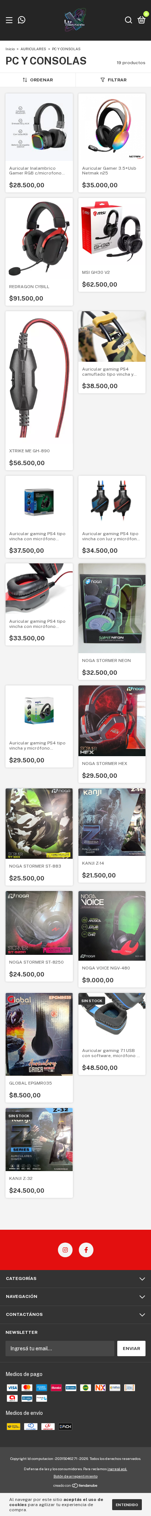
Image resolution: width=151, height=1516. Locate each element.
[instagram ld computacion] (65, 1250)
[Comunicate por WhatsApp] (21, 21)
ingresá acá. (117, 1469)
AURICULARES (33, 49)
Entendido (127, 1504)
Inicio (10, 49)
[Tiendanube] (76, 1486)
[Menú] (10, 20)
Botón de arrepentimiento (75, 1476)
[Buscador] (128, 20)
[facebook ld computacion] (86, 1250)
